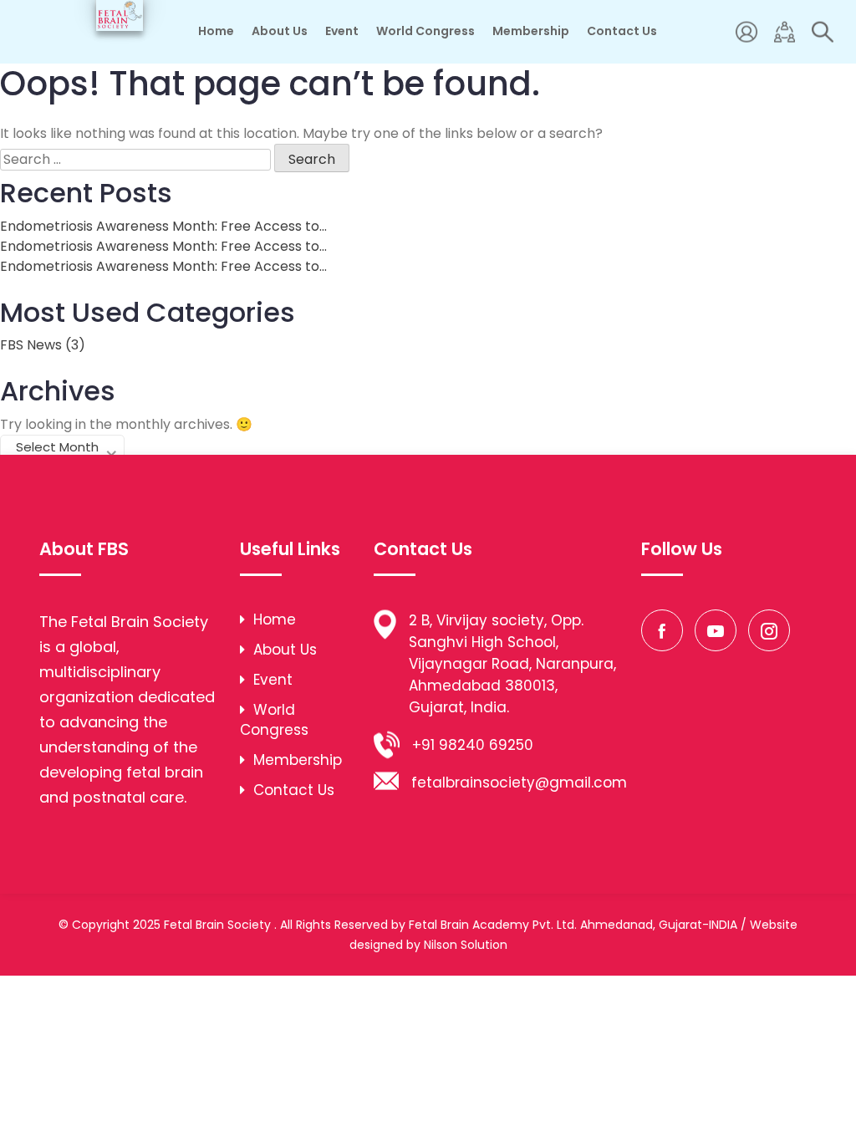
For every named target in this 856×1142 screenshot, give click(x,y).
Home (216, 31)
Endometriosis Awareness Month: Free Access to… (163, 226)
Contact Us (622, 31)
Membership (530, 31)
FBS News (31, 344)
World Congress (425, 31)
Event (342, 31)
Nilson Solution (465, 944)
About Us (280, 31)
